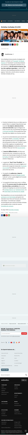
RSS (17, 342)
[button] (9, 54)
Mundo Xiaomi (4, 394)
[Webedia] (5, 381)
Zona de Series (21, 148)
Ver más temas (5, 369)
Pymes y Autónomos (18, 413)
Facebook (10, 44)
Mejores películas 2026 (22, 323)
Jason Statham (17, 20)
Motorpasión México (18, 427)
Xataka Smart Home (5, 392)
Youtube (11, 342)
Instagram (14, 342)
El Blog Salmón (17, 411)
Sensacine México (17, 424)
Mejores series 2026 (12, 323)
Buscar (26, 375)
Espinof (15, 397)
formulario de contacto (7, 206)
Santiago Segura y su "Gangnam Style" (14, 189)
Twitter (12, 44)
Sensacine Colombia (18, 425)
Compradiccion (4, 415)
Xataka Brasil (3, 424)
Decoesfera (3, 413)
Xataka (2, 386)
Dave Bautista (10, 20)
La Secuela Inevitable (8, 131)
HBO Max (3, 363)
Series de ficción (4, 353)
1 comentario (5, 44)
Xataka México (4, 422)
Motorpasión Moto (17, 405)
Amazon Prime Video (18, 353)
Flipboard (15, 44)
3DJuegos (16, 386)
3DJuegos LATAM (17, 422)
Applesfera (3, 390)
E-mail (17, 44)
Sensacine (16, 395)
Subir (23, 380)
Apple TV (3, 360)
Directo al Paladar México (5, 427)
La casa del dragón (18, 363)
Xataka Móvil (3, 388)
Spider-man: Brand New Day (6, 365)
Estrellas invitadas (13, 212)
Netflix (2, 358)
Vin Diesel (4, 20)
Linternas (23, 20)
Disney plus (3, 355)
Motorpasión (16, 403)
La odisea (16, 360)
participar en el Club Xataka (8, 197)
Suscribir (24, 333)
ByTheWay (5, 157)
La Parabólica (15, 138)
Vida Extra (16, 388)
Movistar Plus (17, 355)
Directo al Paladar (4, 403)
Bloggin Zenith (21, 175)
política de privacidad (16, 336)
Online (7, 212)
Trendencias (3, 411)
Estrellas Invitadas (14, 210)
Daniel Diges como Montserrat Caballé (14, 191)
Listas (15, 358)
